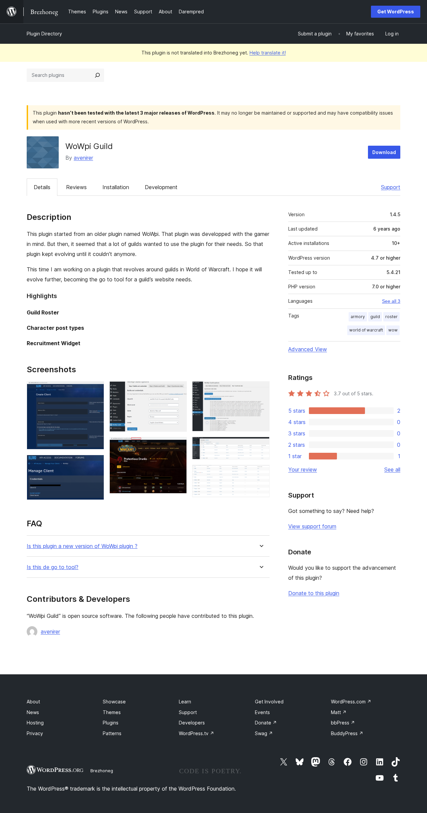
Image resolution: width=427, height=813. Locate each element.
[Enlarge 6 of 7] (260, 445)
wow (393, 329)
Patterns (112, 733)
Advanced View (307, 349)
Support (390, 187)
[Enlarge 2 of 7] (95, 463)
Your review (302, 469)
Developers (192, 722)
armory (358, 316)
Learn (185, 701)
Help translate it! (268, 52)
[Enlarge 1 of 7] (95, 390)
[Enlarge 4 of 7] (177, 446)
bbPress (343, 722)
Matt (339, 712)
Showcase (114, 701)
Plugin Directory (44, 33)
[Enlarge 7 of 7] (260, 473)
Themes (112, 712)
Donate (266, 722)
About (33, 701)
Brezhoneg (101, 770)
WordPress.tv (196, 733)
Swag (264, 733)
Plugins (110, 722)
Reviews (76, 187)
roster (391, 316)
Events (262, 712)
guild (375, 316)
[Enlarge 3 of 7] (177, 390)
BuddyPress (347, 733)
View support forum (312, 526)
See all (392, 469)
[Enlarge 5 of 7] (260, 390)
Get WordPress (395, 11)
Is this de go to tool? (52, 567)
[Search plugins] (97, 75)
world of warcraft (366, 329)
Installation (115, 187)
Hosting (35, 722)
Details (42, 187)
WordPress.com (351, 701)
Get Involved (269, 701)
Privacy (35, 733)
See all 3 (391, 301)
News (33, 712)
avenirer (83, 157)
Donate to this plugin (313, 593)
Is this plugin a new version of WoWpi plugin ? (82, 546)
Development (161, 187)
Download (384, 152)
